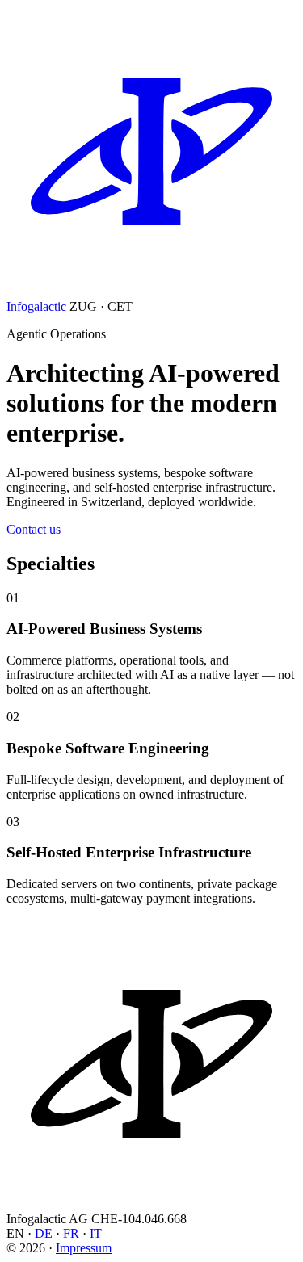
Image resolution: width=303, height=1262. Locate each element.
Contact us (33, 529)
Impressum (84, 1248)
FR (71, 1233)
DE (44, 1233)
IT (96, 1233)
